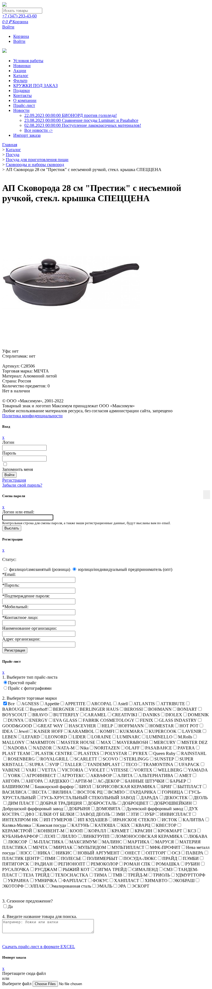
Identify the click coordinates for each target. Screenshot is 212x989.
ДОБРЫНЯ (79, 808)
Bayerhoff (38, 709)
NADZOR (42, 748)
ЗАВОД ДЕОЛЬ (95, 814)
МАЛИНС (112, 842)
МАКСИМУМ (83, 842)
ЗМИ (120, 814)
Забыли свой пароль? (22, 485)
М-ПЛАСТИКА (49, 842)
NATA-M (66, 748)
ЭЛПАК (37, 886)
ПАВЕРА (194, 853)
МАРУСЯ (164, 842)
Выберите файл (17, 983)
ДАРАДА (149, 797)
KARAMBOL (81, 731)
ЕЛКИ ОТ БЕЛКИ (57, 814)
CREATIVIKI (124, 714)
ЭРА (122, 886)
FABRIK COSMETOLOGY (108, 720)
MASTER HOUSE (78, 742)
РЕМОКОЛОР (104, 864)
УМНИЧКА (46, 880)
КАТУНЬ (80, 825)
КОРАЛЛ (97, 830)
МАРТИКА (139, 842)
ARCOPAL (101, 703)
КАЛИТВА (193, 819)
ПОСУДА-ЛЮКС (140, 858)
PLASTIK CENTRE (54, 753)
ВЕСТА (39, 792)
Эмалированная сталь (70, 886)
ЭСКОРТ (140, 886)
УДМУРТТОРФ (190, 875)
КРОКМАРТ (170, 830)
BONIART (187, 709)
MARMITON (42, 742)
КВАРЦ (143, 825)
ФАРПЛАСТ (75, 880)
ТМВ (117, 875)
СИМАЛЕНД (145, 869)
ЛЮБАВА (198, 836)
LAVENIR (192, 731)
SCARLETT (85, 759)
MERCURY (165, 742)
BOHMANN (160, 709)
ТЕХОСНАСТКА (71, 875)
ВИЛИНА (62, 792)
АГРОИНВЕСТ (41, 775)
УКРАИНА (18, 880)
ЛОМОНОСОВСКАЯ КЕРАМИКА (149, 836)
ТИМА (100, 875)
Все (11, 703)
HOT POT (188, 725)
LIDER (79, 736)
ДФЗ (29, 814)
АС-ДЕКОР (108, 781)
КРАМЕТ (120, 830)
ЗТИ (135, 814)
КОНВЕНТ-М (51, 830)
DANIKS (151, 714)
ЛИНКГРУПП (96, 836)
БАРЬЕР (178, 781)
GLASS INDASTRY (178, 720)
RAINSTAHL (193, 753)
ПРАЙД (169, 858)
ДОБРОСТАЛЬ (102, 803)
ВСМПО (116, 792)
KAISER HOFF (48, 731)
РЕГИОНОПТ (71, 864)
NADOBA (17, 748)
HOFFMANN (131, 725)
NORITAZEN (107, 748)
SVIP (54, 764)
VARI (31, 770)
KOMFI (107, 731)
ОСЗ (176, 853)
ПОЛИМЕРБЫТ (102, 858)
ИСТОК (169, 819)
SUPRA (36, 764)
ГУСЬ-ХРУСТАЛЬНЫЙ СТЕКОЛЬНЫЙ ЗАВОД (88, 797)
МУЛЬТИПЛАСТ (128, 847)
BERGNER (63, 709)
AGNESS (30, 703)
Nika (84, 748)
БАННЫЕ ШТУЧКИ (145, 781)
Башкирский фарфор (54, 786)
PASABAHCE (158, 748)
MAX (106, 742)
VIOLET (97, 770)
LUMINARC (129, 736)
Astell (123, 703)
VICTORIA (72, 770)
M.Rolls (185, 736)
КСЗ (192, 830)
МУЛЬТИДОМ (92, 847)
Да (10, 906)
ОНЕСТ (132, 853)
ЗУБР (149, 814)
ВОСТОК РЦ (90, 792)
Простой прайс (22, 682)
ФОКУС (100, 880)
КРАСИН (143, 830)
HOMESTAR (161, 725)
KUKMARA (131, 731)
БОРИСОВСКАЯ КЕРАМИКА (126, 786)
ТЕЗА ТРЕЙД (36, 875)
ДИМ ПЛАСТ (21, 803)
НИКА (44, 853)
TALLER (73, 764)
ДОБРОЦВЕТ (135, 803)
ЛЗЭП (49, 836)
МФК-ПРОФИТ (165, 847)
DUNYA (16, 720)
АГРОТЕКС (73, 775)
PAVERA (186, 748)
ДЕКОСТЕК (176, 797)
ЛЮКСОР (18, 842)
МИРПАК (63, 847)
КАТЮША (105, 825)
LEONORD (56, 736)
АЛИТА (125, 775)
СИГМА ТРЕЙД (111, 869)
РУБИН (192, 864)
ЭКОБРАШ (184, 880)
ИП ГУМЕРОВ (58, 819)
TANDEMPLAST (103, 764)
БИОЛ (85, 786)
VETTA (49, 770)
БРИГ (166, 786)
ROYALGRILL (54, 759)
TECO (131, 764)
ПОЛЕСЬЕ (71, 858)
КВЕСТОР (166, 825)
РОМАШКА (168, 864)
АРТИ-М (83, 781)
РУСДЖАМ (46, 869)
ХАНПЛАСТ (126, 880)
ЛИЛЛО (69, 836)
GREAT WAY (50, 725)
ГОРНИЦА (172, 792)
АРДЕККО (59, 781)
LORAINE (101, 736)
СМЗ (168, 869)
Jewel (23, 731)
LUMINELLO (159, 736)
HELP (107, 725)
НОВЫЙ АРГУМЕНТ (99, 853)
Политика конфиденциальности (32, 415)
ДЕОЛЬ (200, 797)
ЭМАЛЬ (104, 886)
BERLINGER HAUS (99, 709)
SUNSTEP (164, 759)
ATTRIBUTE (172, 703)
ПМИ (50, 858)
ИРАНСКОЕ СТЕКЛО (134, 819)
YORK (14, 775)
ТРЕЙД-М (137, 875)
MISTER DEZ (194, 742)
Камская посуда (51, 825)
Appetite (51, 703)
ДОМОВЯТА (108, 808)
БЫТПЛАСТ (189, 786)
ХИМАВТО (156, 880)
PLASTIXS (88, 753)
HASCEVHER (82, 725)
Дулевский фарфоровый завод (154, 808)
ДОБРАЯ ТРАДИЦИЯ (61, 803)
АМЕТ (185, 775)
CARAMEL (95, 714)
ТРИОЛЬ (161, 875)
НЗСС (26, 853)
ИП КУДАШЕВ (93, 819)
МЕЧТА (40, 847)
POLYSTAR (116, 753)
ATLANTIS (144, 703)
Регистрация (14, 480)
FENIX (146, 720)
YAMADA (198, 770)
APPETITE (75, 703)
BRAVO (40, 714)
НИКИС (64, 853)
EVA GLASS (65, 720)
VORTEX (143, 770)
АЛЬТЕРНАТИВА (155, 775)
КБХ (125, 825)
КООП (76, 830)
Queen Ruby (164, 753)
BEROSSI (133, 709)
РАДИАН (44, 864)
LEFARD (31, 736)
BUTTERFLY (66, 714)
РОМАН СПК (137, 864)
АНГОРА (34, 781)
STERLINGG (136, 759)
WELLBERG (170, 770)
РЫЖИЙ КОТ (76, 869)
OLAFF (132, 748)
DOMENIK (198, 714)
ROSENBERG (21, 759)
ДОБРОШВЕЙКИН (173, 803)
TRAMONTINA (158, 764)
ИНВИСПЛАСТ (175, 814)
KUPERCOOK (163, 731)
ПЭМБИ (191, 858)
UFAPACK (189, 764)
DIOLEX (173, 714)
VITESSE (120, 770)
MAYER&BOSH (132, 742)
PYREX (140, 753)
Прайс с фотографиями (30, 688)
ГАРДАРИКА (143, 792)
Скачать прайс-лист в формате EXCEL (38, 946)
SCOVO (110, 759)
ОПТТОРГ (156, 853)
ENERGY (38, 720)
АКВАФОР (101, 775)
